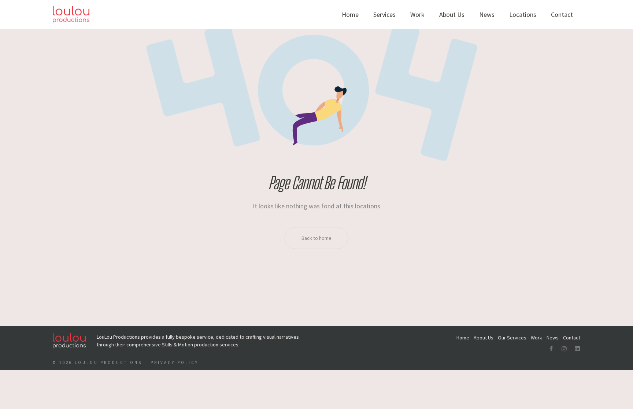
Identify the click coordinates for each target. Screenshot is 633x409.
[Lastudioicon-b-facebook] (551, 349)
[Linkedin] (577, 349)
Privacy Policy (175, 362)
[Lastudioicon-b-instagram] (564, 349)
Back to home (316, 238)
